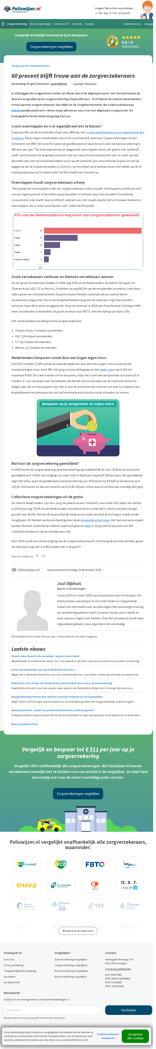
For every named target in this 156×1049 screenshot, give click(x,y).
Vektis (15, 110)
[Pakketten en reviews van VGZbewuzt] (26, 864)
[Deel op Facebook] (37, 556)
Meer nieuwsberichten (24, 724)
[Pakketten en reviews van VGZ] (61, 864)
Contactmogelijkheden (118, 969)
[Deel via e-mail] (43, 556)
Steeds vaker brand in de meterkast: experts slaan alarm (45, 656)
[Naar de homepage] (23, 9)
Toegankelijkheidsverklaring (20, 971)
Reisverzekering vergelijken (71, 976)
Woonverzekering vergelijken (71, 971)
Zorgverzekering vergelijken (71, 965)
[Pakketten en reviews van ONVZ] (26, 885)
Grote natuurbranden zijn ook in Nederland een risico (43, 670)
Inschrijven (128, 1010)
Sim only (77, 24)
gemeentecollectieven (95, 520)
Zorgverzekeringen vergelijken (51, 46)
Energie (89, 24)
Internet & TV (61, 24)
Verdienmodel (12, 982)
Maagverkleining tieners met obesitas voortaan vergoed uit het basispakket (57, 697)
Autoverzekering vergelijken (71, 959)
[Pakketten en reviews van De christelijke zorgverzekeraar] (61, 885)
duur (88, 526)
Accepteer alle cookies (135, 1036)
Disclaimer (10, 976)
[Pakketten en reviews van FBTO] (95, 864)
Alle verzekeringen (40, 24)
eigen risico (107, 370)
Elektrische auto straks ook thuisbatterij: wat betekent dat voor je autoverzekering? (61, 683)
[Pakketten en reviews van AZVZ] (129, 864)
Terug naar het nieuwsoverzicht (30, 66)
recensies (130, 46)
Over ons (9, 959)
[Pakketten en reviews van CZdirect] (95, 885)
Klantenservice (132, 24)
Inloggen (149, 24)
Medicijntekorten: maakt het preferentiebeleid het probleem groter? (52, 710)
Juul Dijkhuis (58, 84)
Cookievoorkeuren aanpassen (108, 1036)
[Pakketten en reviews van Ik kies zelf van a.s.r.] (129, 885)
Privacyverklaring (14, 965)
